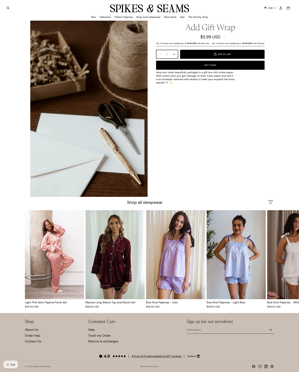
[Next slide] (270, 259)
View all (270, 201)
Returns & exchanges (103, 341)
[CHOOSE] (79, 294)
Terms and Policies (149, 366)
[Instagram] (260, 366)
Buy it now (210, 65)
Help (91, 330)
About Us (31, 330)
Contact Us (33, 341)
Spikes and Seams (42, 366)
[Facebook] (254, 366)
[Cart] (288, 8)
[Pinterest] (272, 366)
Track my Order (99, 335)
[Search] (8, 8)
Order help (32, 335)
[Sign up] (270, 329)
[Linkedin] (266, 366)
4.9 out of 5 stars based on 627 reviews (156, 356)
